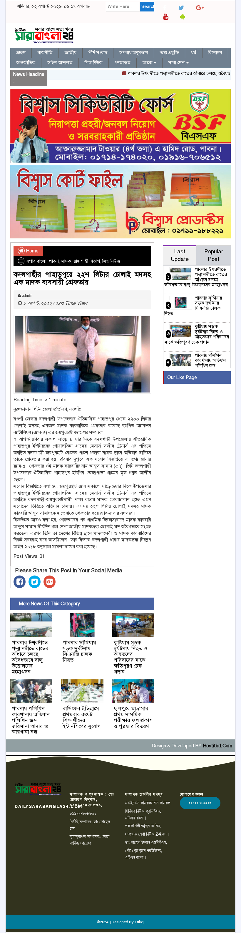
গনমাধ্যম (122, 63)
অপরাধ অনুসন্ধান (133, 53)
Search (148, 6)
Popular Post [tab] (213, 255)
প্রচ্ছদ (21, 53)
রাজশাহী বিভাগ (86, 261)
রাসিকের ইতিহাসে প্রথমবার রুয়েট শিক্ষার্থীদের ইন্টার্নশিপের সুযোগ (82, 717)
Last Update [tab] (180, 255)
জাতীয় (70, 53)
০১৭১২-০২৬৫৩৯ (200, 803)
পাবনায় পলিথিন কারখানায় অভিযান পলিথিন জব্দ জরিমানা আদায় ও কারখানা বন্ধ (31, 720)
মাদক (66, 261)
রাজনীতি (45, 53)
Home (32, 251)
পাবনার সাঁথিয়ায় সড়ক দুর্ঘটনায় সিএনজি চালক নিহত (79, 651)
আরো (148, 63)
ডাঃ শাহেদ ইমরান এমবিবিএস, (146, 842)
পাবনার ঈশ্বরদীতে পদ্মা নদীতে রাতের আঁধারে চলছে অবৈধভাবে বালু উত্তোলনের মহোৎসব (30, 657)
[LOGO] (38, 789)
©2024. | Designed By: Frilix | (120, 922)
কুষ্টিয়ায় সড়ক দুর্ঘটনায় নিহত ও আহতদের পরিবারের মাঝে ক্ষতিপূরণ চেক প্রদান (130, 657)
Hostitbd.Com (217, 746)
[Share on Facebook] (20, 582)
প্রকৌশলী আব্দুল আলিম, (143, 826)
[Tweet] (35, 582)
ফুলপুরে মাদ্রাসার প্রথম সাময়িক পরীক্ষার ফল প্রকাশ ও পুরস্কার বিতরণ (133, 717)
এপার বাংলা (36, 261)
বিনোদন (215, 53)
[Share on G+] (49, 582)
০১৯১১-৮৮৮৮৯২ (83, 813)
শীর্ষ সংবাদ (97, 53)
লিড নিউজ (94, 63)
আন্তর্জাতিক (25, 63)
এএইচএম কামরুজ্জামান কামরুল (147, 803)
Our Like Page (182, 377)
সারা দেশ (177, 63)
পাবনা (54, 261)
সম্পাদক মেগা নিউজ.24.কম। (147, 834)
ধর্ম (193, 53)
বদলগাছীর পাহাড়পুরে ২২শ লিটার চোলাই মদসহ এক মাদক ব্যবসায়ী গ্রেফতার (82, 278)
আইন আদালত (60, 63)
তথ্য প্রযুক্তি (169, 53)
